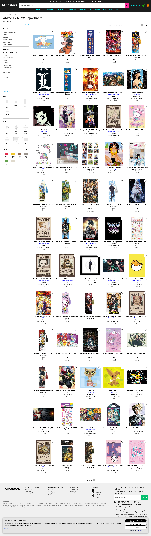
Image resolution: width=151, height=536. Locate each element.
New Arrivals (83, 9)
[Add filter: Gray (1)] (26, 153)
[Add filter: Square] (16, 101)
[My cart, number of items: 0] (147, 5)
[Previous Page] (134, 25)
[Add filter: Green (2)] (6, 160)
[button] (55, 1)
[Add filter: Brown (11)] (19, 153)
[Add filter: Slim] (25, 102)
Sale (117, 9)
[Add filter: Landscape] (7, 111)
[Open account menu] (139, 5)
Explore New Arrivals (96, 1)
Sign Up (144, 497)
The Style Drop (39, 9)
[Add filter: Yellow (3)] (13, 153)
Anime (14, 14)
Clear (23, 49)
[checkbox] (7, 129)
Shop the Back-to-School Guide (76, 1)
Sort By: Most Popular (115, 25)
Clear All (27, 25)
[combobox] (72, 5)
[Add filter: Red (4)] (6, 153)
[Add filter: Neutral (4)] (13, 160)
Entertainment (7, 14)
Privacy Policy (8, 529)
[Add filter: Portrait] (7, 102)
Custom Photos (71, 9)
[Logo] (9, 5)
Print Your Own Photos (55, 1)
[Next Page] (146, 25)
